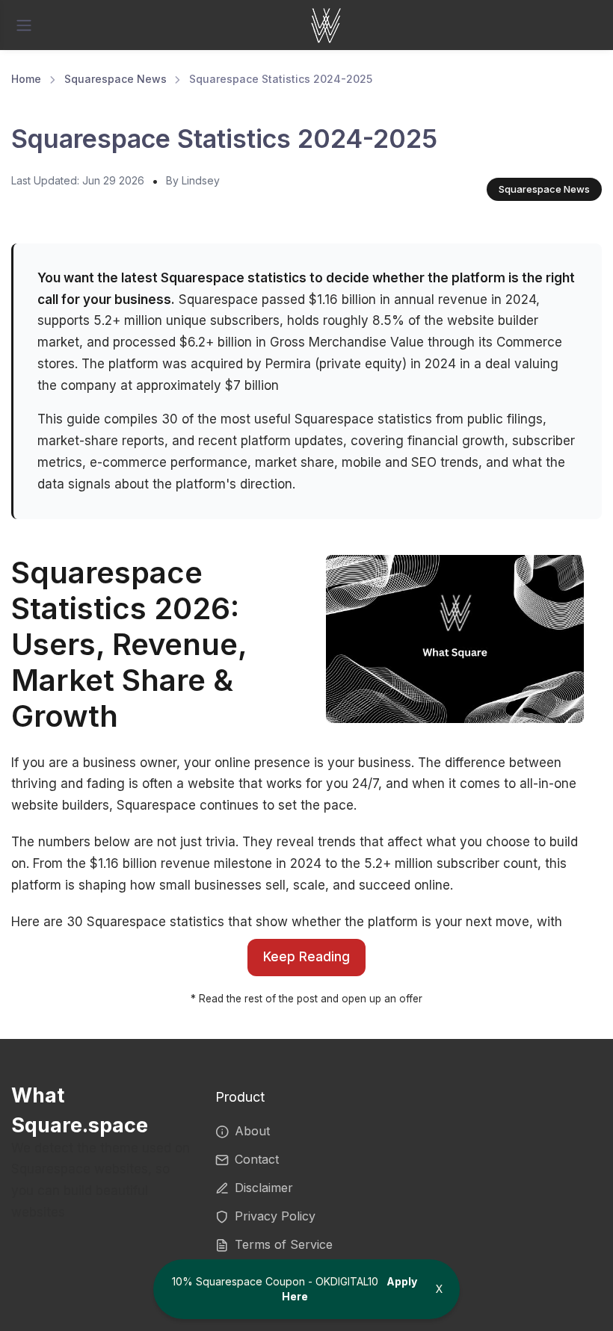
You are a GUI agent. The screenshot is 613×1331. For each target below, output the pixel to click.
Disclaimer (264, 1187)
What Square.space (79, 1110)
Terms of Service (284, 1244)
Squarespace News (115, 78)
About (252, 1130)
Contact (257, 1159)
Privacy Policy (275, 1216)
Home (26, 78)
